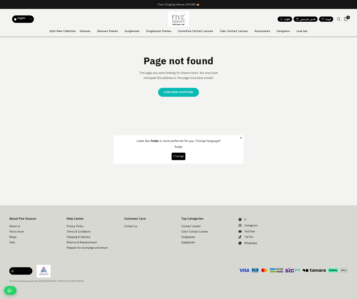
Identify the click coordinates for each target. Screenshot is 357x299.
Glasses (85, 31)
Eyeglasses (188, 242)
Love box (302, 31)
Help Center (75, 218)
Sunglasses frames (158, 31)
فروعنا (328, 19)
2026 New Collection (63, 31)
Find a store (16, 232)
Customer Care (135, 218)
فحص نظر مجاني (307, 19)
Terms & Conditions (79, 232)
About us (14, 226)
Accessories (262, 31)
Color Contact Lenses (234, 31)
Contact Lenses (190, 226)
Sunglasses (132, 31)
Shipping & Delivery (78, 237)
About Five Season (22, 218)
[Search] (338, 19)
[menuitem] (63, 31)
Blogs (12, 237)
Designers (283, 31)
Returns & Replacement (82, 242)
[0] (345, 19)
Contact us (130, 226)
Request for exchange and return (87, 248)
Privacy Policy (75, 226)
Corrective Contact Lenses (195, 31)
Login (287, 19)
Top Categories (192, 218)
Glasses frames (107, 31)
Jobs (12, 242)
